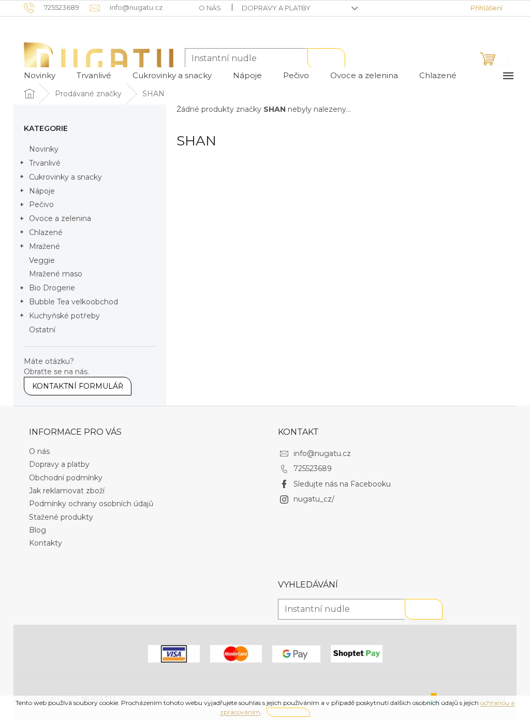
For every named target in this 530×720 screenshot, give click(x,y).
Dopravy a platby (276, 8)
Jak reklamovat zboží (67, 490)
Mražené (44, 246)
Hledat (326, 58)
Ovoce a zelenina (60, 218)
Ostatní (42, 329)
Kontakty (45, 543)
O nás (210, 8)
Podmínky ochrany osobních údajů (91, 503)
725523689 (312, 468)
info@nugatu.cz (322, 453)
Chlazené (46, 232)
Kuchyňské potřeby (64, 315)
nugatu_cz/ (313, 499)
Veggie (42, 260)
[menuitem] (39, 75)
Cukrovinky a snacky (65, 177)
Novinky (43, 149)
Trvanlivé (45, 163)
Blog (37, 530)
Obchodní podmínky (65, 477)
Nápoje (42, 191)
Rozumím (288, 712)
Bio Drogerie (52, 287)
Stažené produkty (61, 517)
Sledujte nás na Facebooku (342, 484)
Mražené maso (55, 273)
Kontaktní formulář (77, 386)
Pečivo (41, 204)
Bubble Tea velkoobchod (73, 301)
